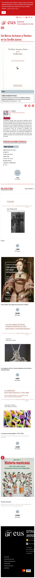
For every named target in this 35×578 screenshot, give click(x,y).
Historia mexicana (6, 502)
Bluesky (26, 17)
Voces (2, 240)
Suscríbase (6, 568)
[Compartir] (25, 105)
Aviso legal (6, 557)
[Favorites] (30, 196)
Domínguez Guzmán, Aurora (18, 112)
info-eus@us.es (29, 553)
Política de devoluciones (9, 561)
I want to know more (12, 8)
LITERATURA (12, 163)
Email (32, 17)
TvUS (29, 17)
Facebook (24, 17)
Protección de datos (8, 565)
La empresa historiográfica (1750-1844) (12, 433)
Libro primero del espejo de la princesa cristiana (14, 304)
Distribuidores (7, 563)
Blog (20, 17)
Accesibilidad (17, 17)
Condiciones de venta (9, 559)
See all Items (28, 188)
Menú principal (2, 28)
